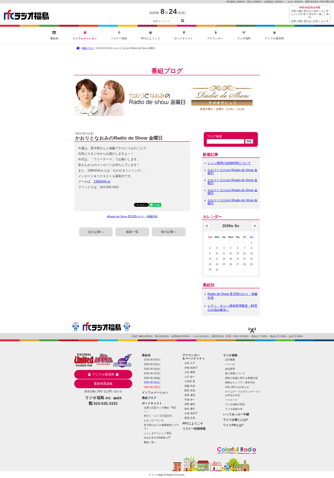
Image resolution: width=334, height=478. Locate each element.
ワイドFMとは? (233, 425)
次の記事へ (96, 231)
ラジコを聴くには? (235, 419)
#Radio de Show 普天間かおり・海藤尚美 (132, 216)
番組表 (54, 38)
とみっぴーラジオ (154, 420)
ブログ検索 (214, 136)
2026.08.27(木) (152, 373)
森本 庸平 (189, 408)
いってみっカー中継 (236, 414)
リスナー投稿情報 (194, 428)
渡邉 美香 (189, 417)
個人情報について (235, 373)
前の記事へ (168, 231)
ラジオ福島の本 (234, 409)
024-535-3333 (106, 403)
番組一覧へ (150, 442)
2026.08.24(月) (152, 359)
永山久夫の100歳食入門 (157, 437)
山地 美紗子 (191, 413)
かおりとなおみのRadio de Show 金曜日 (232, 171)
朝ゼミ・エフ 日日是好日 (158, 415)
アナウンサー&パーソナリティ (193, 357)
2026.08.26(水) (152, 368)
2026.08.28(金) (152, 378)
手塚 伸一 (189, 399)
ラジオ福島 (26, 15)
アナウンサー (215, 38)
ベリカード (231, 399)
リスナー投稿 (119, 38)
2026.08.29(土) (152, 382)
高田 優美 (189, 395)
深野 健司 (189, 404)
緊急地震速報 (103, 383)
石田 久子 (189, 363)
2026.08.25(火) (152, 364)
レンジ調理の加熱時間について (229, 163)
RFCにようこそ (150, 38)
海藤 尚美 (189, 385)
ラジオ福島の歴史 (235, 404)
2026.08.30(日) (152, 387)
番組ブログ (88, 48)
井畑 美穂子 (191, 367)
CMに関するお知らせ (237, 387)
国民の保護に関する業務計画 (241, 378)
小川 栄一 (189, 376)
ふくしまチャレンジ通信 (157, 433)
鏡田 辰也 (189, 390)
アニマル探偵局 (274, 38)
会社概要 (230, 359)
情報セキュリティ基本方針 (240, 382)
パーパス (230, 364)
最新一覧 (132, 231)
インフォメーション (84, 38)
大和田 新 (189, 381)
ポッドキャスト (183, 38)
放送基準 (230, 368)
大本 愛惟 (189, 372)
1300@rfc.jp (102, 181)
